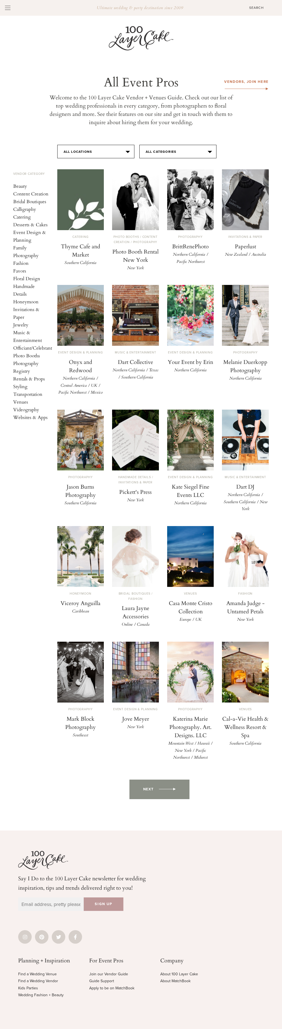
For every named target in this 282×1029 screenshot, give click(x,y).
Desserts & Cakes (30, 224)
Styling (20, 386)
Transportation (27, 394)
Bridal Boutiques (29, 201)
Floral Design (26, 278)
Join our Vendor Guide (108, 974)
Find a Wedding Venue (37, 974)
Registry (21, 371)
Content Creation (30, 193)
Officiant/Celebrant (32, 347)
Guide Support (101, 981)
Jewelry (20, 324)
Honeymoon (26, 301)
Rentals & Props (29, 378)
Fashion (21, 263)
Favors (19, 270)
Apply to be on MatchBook (111, 988)
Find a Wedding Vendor (38, 981)
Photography (26, 363)
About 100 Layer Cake (179, 974)
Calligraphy (24, 209)
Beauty (20, 186)
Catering (22, 216)
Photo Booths (26, 355)
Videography (26, 409)
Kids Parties (28, 988)
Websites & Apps (30, 417)
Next (148, 789)
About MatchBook (175, 981)
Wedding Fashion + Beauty (41, 995)
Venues (20, 401)
